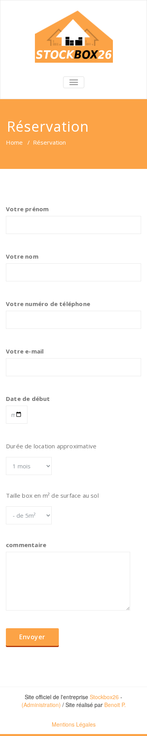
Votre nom (22, 256)
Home (14, 142)
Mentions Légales (74, 724)
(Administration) (41, 705)
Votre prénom (27, 209)
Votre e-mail (25, 351)
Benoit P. (115, 705)
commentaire (26, 545)
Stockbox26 (104, 697)
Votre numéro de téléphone (48, 304)
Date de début (28, 398)
